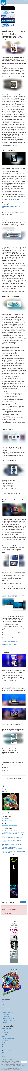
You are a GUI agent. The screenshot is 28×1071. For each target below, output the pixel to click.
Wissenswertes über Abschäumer (9, 847)
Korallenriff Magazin (6, 1008)
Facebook (5, 1054)
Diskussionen (5, 1022)
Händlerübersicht (5, 1014)
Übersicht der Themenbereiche (8, 1020)
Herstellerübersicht (6, 1016)
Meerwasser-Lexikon (6, 1028)
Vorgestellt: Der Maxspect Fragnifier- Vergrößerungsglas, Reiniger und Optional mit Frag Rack (13, 835)
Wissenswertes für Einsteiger (8, 1018)
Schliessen (23, 1062)
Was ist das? (4, 1046)
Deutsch (4, 1002)
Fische (3, 1030)
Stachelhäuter (5, 1040)
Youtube (5, 1052)
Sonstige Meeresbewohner (8, 1038)
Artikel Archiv (5, 1006)
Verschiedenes (5, 1042)
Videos (3, 1010)
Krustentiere (4, 1034)
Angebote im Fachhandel (7, 1012)
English (3, 1004)
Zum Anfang (23, 901)
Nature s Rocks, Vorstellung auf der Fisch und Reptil (13, 854)
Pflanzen (4, 1036)
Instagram (5, 1056)
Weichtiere (4, 1044)
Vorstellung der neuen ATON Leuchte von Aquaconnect (14, 832)
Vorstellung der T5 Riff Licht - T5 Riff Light (11, 843)
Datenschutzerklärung (21, 1065)
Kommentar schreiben (7, 820)
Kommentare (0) (5, 818)
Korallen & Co (5, 1032)
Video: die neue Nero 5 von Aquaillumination (11, 830)
